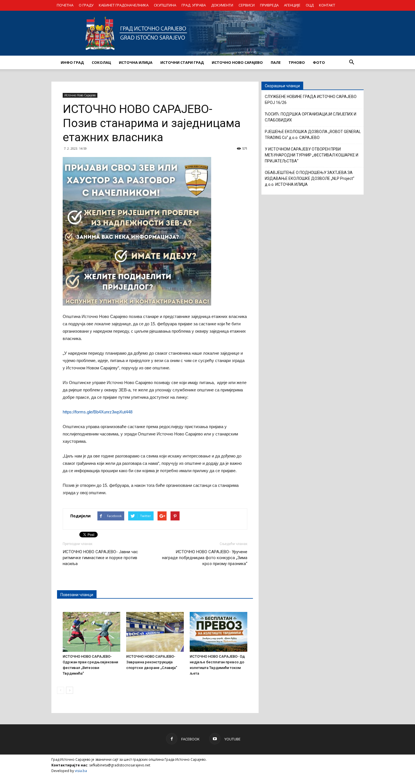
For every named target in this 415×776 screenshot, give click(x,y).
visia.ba (81, 770)
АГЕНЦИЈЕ (292, 5)
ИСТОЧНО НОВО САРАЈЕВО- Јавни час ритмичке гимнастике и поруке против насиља (100, 557)
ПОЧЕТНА (65, 5)
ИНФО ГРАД (72, 62)
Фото (319, 62)
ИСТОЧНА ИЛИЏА (135, 62)
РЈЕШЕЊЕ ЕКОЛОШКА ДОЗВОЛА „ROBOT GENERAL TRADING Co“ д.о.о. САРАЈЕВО (313, 134)
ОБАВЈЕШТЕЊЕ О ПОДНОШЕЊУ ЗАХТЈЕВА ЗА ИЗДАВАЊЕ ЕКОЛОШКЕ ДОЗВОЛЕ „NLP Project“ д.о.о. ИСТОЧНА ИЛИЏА (309, 178)
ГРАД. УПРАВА (194, 5)
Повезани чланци (76, 594)
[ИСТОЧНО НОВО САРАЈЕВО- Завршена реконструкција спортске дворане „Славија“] (155, 631)
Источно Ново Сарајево (80, 95)
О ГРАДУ (86, 5)
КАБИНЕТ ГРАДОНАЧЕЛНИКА (123, 5)
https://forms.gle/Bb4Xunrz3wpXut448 (97, 411)
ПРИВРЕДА (269, 5)
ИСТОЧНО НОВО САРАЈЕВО (237, 62)
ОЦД (310, 5)
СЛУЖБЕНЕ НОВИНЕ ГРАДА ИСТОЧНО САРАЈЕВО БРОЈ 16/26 (311, 99)
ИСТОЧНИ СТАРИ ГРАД (182, 62)
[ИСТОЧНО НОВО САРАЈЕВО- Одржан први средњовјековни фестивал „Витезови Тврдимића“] (91, 631)
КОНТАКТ (327, 5)
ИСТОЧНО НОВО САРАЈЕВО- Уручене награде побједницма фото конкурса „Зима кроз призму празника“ (204, 557)
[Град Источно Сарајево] (207, 33)
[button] (351, 62)
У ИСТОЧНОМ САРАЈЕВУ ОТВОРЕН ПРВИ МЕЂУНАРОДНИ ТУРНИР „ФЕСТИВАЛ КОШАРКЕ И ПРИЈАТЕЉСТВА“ (311, 155)
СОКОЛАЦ (101, 62)
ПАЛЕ (276, 62)
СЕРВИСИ (247, 5)
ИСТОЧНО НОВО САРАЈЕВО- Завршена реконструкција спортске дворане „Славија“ (151, 662)
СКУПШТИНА (165, 5)
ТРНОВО (297, 62)
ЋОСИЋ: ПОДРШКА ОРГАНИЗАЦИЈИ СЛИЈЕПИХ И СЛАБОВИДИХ (310, 117)
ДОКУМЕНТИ (222, 5)
